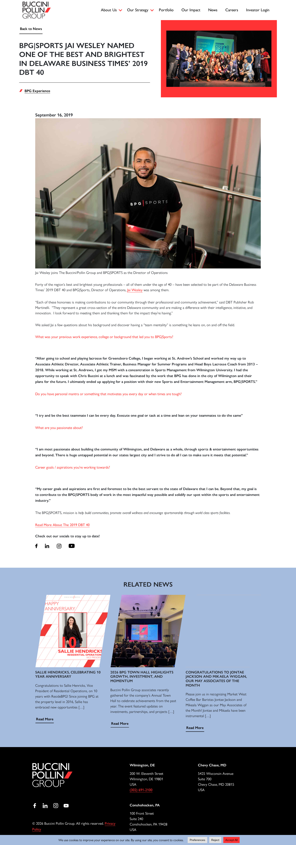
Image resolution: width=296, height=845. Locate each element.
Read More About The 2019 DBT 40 (62, 525)
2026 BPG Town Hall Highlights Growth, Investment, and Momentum (141, 676)
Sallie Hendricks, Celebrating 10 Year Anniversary (68, 674)
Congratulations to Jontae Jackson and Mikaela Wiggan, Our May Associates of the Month (216, 679)
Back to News (31, 29)
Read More (44, 719)
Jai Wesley (135, 290)
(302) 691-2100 (141, 790)
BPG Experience (37, 91)
